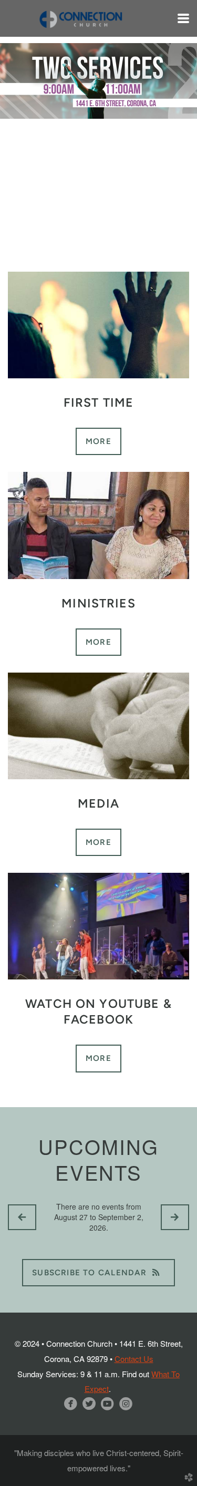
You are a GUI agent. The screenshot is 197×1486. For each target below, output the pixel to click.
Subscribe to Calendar (89, 1272)
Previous (18, 127)
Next (178, 127)
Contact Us (134, 1358)
